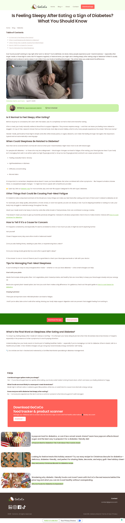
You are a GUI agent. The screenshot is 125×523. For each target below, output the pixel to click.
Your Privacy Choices (68, 521)
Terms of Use (106, 514)
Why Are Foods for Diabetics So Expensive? (47, 483)
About (68, 7)
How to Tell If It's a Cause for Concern (21, 45)
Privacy (114, 514)
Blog (13, 28)
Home (53, 7)
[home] (38, 6)
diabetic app (25, 189)
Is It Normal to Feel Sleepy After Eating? (21, 37)
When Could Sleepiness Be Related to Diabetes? (24, 40)
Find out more (72, 320)
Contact (76, 7)
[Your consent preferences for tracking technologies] (122, 520)
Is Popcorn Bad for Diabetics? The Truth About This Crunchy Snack (56, 442)
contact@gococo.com (109, 502)
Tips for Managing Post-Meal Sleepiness (21, 48)
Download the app (55, 320)
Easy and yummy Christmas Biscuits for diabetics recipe (52, 463)
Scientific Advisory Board (92, 514)
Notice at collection (51, 521)
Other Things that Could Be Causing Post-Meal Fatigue (26, 43)
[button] (60, 6)
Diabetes (20, 28)
